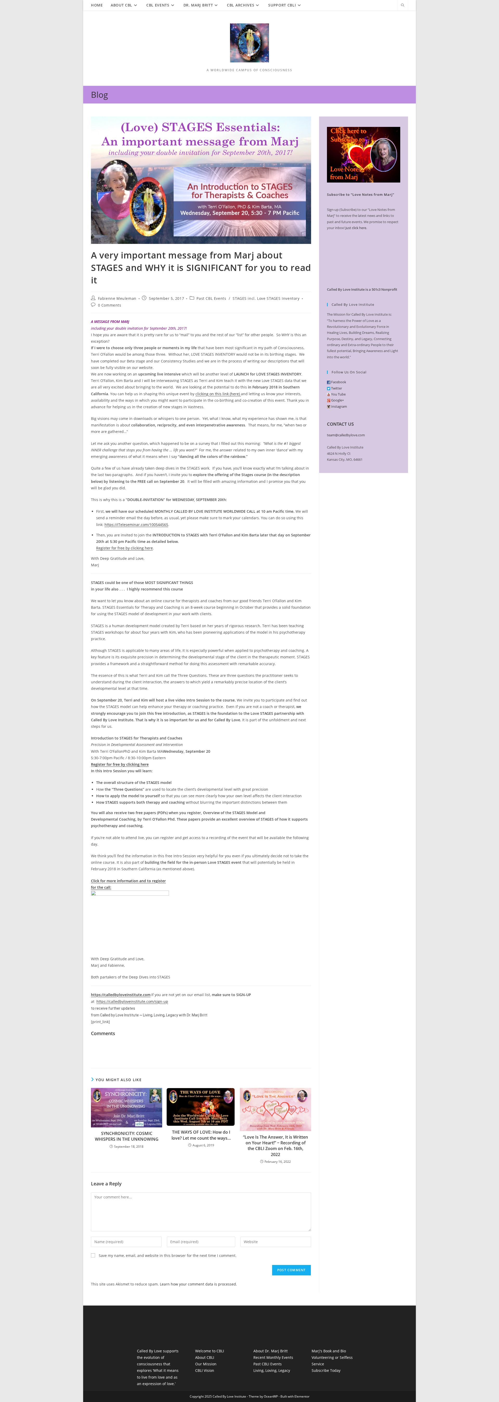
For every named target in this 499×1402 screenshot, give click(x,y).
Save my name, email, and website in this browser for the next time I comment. (168, 1255)
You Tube (338, 394)
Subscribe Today (326, 1370)
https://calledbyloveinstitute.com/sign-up (132, 1001)
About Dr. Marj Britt (270, 1350)
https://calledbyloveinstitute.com (120, 994)
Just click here (355, 227)
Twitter (336, 388)
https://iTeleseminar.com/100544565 (136, 524)
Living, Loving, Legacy (271, 1370)
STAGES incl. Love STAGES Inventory (266, 298)
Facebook (338, 382)
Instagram (338, 406)
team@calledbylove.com (346, 435)
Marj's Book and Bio (329, 1350)
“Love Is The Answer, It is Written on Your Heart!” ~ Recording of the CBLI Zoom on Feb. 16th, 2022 (275, 1145)
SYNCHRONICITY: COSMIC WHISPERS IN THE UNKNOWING (127, 1136)
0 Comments (109, 305)
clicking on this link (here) (218, 393)
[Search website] (402, 5)
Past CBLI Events (267, 1363)
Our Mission (205, 1363)
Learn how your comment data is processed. (198, 1284)
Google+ (337, 400)
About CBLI (204, 1357)
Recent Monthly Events (273, 1357)
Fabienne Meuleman (117, 298)
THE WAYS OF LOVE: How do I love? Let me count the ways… (201, 1135)
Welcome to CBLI (209, 1350)
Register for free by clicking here (124, 548)
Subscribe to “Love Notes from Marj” (360, 194)
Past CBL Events (211, 298)
